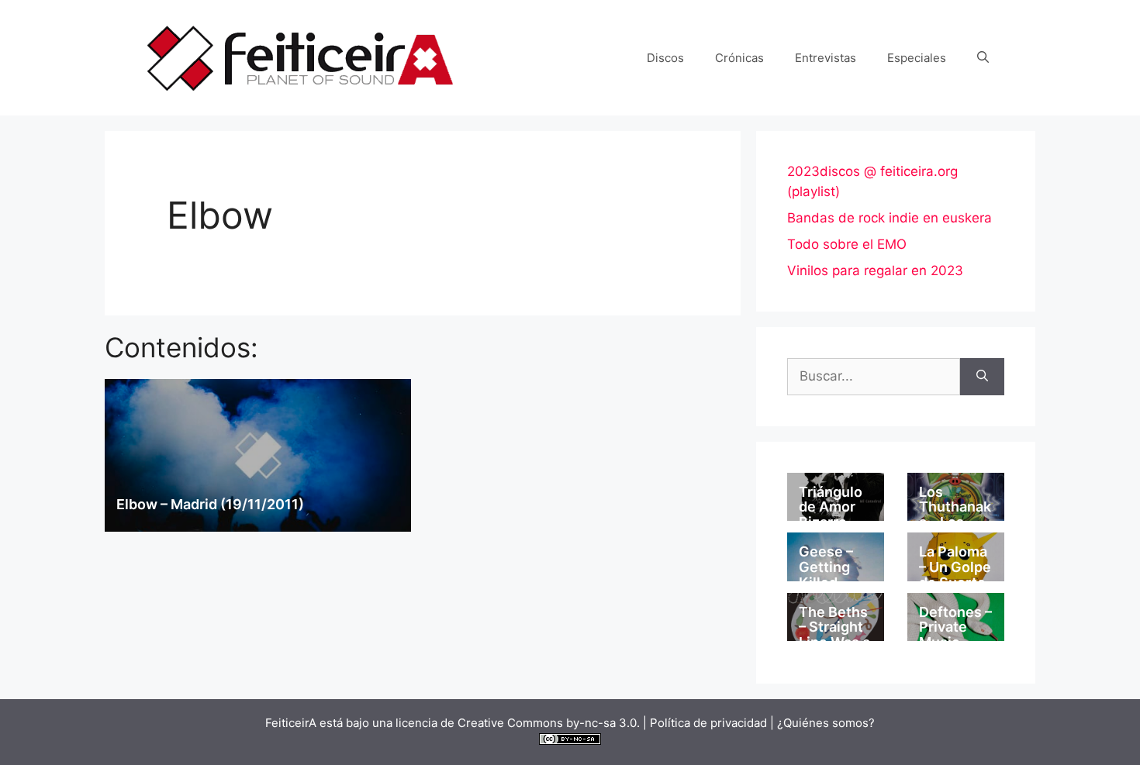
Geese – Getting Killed (826, 567)
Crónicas (739, 57)
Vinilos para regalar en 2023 (875, 270)
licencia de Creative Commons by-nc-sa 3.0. (518, 722)
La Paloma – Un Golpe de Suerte (955, 567)
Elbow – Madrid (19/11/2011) (210, 504)
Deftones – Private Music (955, 627)
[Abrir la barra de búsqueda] (983, 58)
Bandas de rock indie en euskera (889, 218)
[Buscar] (982, 376)
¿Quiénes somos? (826, 722)
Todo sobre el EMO (847, 244)
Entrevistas (825, 57)
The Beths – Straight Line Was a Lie (834, 635)
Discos (665, 57)
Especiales (916, 57)
